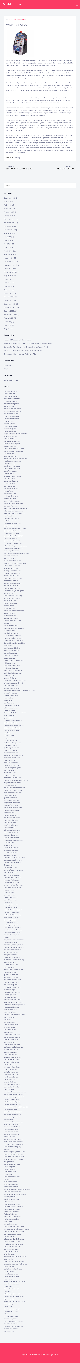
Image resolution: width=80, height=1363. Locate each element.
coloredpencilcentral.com (13, 578)
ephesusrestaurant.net (12, 1209)
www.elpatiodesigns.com (12, 1216)
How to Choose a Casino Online (19, 167)
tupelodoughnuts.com (11, 633)
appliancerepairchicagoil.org (13, 451)
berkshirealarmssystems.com (14, 611)
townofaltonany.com (11, 935)
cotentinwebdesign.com (12, 531)
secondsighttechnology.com (14, 660)
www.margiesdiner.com (12, 1134)
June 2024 (7, 240)
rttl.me (6, 1314)
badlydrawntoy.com (11, 1072)
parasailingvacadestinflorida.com (15, 1264)
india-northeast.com (11, 568)
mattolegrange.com (11, 907)
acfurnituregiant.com (11, 416)
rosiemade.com (9, 631)
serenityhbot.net (10, 1082)
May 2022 (7, 329)
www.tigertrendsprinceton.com (15, 1092)
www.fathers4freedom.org (13, 1094)
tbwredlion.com (9, 1236)
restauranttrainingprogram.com (15, 680)
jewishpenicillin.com (11, 685)
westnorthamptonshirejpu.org (14, 513)
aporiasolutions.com (11, 1039)
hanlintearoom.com (11, 1274)
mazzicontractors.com (12, 1204)
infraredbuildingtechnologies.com (15, 546)
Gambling (17, 158)
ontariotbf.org (9, 453)
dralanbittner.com (10, 616)
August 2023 (8, 276)
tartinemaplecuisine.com (12, 887)
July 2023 (7, 279)
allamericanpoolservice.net (13, 683)
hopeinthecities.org (10, 745)
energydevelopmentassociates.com (16, 553)
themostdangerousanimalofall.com (16, 780)
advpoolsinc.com (10, 997)
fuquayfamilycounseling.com (14, 1296)
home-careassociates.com (13, 720)
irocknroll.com (9, 593)
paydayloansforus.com (12, 441)
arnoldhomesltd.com (11, 576)
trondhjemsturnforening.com (14, 1231)
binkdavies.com (9, 813)
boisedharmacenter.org (12, 728)
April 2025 (7, 205)
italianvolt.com (9, 608)
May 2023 (7, 286)
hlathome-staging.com (12, 668)
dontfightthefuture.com (12, 573)
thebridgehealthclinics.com (13, 1047)
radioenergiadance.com (12, 496)
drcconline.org (9, 990)
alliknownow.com (10, 785)
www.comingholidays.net (12, 768)
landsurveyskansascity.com (13, 1122)
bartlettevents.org (10, 521)
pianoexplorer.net (10, 1197)
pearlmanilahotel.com (11, 481)
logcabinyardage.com (11, 1062)
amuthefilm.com (10, 822)
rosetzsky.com (9, 842)
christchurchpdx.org (11, 815)
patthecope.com (10, 1017)
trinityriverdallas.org (11, 708)
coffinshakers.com (10, 867)
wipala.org (7, 733)
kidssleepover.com (10, 436)
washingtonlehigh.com (12, 1164)
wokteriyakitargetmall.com (13, 670)
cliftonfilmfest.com (11, 581)
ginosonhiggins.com (11, 922)
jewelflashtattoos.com (12, 468)
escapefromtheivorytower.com (15, 563)
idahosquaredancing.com (12, 598)
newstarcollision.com (11, 655)
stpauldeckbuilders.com (12, 1124)
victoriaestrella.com (11, 977)
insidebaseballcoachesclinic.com (15, 1256)
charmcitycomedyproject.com (14, 857)
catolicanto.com (10, 703)
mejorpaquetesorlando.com (13, 640)
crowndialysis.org (10, 678)
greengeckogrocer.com (12, 665)
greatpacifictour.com (11, 975)
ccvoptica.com (9, 1162)
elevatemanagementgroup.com (15, 1281)
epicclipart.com (9, 478)
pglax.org (7, 937)
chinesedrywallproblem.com (14, 947)
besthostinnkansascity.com (13, 1321)
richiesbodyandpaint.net (12, 399)
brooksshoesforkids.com (12, 1034)
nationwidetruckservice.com (13, 970)
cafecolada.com (9, 760)
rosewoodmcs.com (10, 1182)
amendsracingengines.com (13, 1112)
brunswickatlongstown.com (13, 885)
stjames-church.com (11, 850)
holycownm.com (10, 967)
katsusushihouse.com (11, 835)
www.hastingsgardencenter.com (15, 1194)
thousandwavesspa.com (12, 980)
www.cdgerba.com (10, 1224)
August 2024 (8, 233)
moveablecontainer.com (12, 523)
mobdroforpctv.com (11, 750)
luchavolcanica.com (11, 965)
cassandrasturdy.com (11, 753)
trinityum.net (8, 1202)
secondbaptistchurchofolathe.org (15, 1301)
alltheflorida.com (10, 1254)
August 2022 (8, 318)
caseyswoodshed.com (11, 1007)
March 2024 (8, 251)
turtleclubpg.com (10, 972)
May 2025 (7, 201)
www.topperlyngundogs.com (14, 1097)
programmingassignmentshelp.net (16, 434)
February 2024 (9, 254)
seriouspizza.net (9, 1022)
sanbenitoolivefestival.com (13, 755)
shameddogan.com (10, 1052)
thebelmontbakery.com (12, 443)
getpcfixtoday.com (10, 471)
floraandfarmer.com (11, 556)
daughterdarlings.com (11, 404)
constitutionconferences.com (14, 1014)
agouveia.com (9, 1299)
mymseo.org (8, 1304)
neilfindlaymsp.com (11, 985)
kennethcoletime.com (11, 880)
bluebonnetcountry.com (12, 476)
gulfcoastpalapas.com (12, 1044)
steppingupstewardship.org (13, 1159)
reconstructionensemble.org (14, 960)
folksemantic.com (10, 603)
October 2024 (9, 226)
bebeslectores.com (10, 538)
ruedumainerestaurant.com (13, 840)
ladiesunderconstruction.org (13, 536)
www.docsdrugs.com (11, 1132)
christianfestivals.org (11, 912)
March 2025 (8, 208)
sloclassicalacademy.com (13, 793)
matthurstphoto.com (11, 1251)
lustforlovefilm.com (11, 825)
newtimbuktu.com (10, 426)
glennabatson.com (10, 798)
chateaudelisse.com (11, 506)
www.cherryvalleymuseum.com (15, 528)
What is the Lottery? (65, 167)
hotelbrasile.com (10, 516)
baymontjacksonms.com (12, 932)
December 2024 (9, 219)
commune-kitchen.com (12, 820)
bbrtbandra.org (9, 473)
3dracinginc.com (9, 775)
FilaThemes (55, 1355)
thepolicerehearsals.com (12, 783)
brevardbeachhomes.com (12, 561)
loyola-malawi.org (10, 735)
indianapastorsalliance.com (13, 1002)
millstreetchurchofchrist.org (14, 1261)
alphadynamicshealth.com (13, 1269)
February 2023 (9, 297)
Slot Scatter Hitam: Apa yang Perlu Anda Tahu (20, 354)
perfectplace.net (10, 710)
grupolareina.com (10, 526)
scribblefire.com (9, 715)
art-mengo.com (9, 895)
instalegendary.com (11, 456)
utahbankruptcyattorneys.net (14, 591)
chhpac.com (8, 1306)
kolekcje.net (8, 700)
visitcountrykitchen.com (12, 915)
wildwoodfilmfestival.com (13, 511)
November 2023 (10, 265)
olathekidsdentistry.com (12, 635)
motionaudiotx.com (11, 1311)
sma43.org (7, 1149)
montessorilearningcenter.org (14, 1244)
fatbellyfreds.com (10, 1214)
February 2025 (9, 212)
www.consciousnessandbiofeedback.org (17, 1189)
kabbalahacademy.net (11, 650)
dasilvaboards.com (10, 795)
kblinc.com (7, 623)
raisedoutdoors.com (11, 586)
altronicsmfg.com (10, 429)
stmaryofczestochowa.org (13, 870)
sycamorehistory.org (11, 1184)
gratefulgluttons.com (11, 748)
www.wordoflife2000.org (13, 596)
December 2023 (9, 261)
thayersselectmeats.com (12, 1037)
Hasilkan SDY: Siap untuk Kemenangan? (17, 340)
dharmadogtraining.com (12, 1309)
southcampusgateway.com (13, 503)
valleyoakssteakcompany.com (14, 1005)
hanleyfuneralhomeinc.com (13, 638)
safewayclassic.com (11, 446)
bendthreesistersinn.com (12, 950)
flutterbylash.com (10, 1271)
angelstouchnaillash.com (12, 648)
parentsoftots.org (10, 1054)
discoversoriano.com (11, 763)
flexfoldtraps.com (10, 1109)
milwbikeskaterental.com (13, 930)
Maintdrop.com (11, 4)
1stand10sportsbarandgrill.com (15, 643)
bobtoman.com (9, 486)
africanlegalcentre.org (11, 832)
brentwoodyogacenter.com (13, 1154)
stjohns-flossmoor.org (11, 952)
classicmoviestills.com (12, 758)
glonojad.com (9, 845)
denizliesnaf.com (10, 1012)
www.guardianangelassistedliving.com (17, 1229)
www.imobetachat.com (12, 1067)
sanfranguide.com (10, 770)
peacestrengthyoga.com (12, 1104)
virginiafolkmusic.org (11, 693)
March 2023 (8, 293)
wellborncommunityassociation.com (16, 508)
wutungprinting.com (11, 925)
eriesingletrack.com (11, 626)
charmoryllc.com (10, 773)
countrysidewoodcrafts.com (14, 448)
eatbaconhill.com (10, 431)
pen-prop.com (9, 1089)
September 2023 (10, 272)
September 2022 (10, 314)
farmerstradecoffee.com (12, 1059)
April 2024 (7, 247)
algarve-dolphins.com (11, 917)
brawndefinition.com (11, 805)
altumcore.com (9, 1027)
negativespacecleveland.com (14, 940)
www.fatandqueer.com (12, 1117)
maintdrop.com (9, 483)
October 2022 (9, 311)
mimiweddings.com (10, 1319)
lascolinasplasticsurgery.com (14, 1144)
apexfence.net (9, 1331)
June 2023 (7, 283)
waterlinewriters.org (11, 1049)
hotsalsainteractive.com (12, 409)
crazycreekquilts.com (11, 810)
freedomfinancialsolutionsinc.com (16, 1107)
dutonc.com (8, 902)
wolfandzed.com (10, 1172)
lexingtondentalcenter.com (13, 673)
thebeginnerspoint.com (12, 765)
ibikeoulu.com (9, 865)
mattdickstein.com (10, 1069)
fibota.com (8, 1221)
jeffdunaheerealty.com (12, 1102)
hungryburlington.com (11, 882)
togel (6, 369)
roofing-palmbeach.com (12, 571)
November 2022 (10, 307)
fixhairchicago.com (10, 1010)
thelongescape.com (11, 905)
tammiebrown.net (10, 900)
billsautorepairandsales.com (14, 1239)
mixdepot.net (8, 1179)
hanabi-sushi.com (10, 1169)
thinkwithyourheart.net (12, 588)
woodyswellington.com (12, 1211)
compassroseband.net (11, 1024)
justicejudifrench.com (11, 872)
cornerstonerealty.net (11, 1187)
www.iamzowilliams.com (12, 1192)
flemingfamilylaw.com (11, 1289)
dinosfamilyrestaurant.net (13, 543)
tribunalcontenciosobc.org (13, 790)
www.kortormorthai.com (12, 1114)
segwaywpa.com (10, 1042)
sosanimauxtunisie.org (11, 488)
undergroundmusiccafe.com (13, 1326)
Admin (24, 20)
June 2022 (7, 325)
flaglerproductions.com (12, 803)
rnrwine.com (8, 1291)
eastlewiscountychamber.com (14, 788)
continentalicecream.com (13, 808)
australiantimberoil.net (12, 541)
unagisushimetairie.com (12, 466)
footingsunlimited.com (12, 1127)
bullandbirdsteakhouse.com (13, 1142)
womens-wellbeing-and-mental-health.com (19, 690)
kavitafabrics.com (10, 962)
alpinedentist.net (10, 493)
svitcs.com (7, 1019)
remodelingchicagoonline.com (14, 1152)
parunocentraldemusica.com (14, 1226)
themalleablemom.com (12, 877)
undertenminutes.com (11, 419)
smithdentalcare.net (11, 1324)
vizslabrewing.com (10, 613)
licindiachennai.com (10, 401)
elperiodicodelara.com (11, 396)
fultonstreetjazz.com (11, 518)
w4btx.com (8, 645)
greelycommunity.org (11, 837)
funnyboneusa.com (10, 955)
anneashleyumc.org (10, 1119)
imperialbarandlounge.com (13, 583)
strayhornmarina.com (11, 800)
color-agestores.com (11, 730)
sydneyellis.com (9, 675)
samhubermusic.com (11, 1329)
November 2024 (10, 223)
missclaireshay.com (10, 391)
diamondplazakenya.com (12, 1234)
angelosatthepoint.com (12, 1000)
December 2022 (9, 304)
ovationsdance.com (11, 695)
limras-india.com (9, 394)
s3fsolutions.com (10, 558)
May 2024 (7, 244)
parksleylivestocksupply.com (14, 725)
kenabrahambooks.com (12, 818)
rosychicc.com (9, 738)
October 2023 (9, 269)
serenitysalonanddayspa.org (13, 411)
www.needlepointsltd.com (13, 1139)
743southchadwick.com (12, 566)
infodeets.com (9, 406)
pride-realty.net (9, 1266)
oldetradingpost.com (11, 533)
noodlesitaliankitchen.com (13, 461)
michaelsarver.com (10, 663)
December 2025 (9, 198)
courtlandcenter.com (11, 982)
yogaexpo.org (8, 718)
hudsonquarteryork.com (12, 1219)
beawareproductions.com (13, 860)
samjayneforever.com (11, 1249)
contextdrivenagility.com (12, 862)
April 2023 (7, 290)
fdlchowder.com (9, 1137)
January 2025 (8, 216)
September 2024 (10, 230)
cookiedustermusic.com (12, 957)
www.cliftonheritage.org (12, 1147)
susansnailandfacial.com (12, 1087)
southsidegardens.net (11, 1199)
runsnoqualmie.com (11, 1129)
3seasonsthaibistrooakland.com (15, 713)
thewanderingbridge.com (12, 875)
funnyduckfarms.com (11, 1276)
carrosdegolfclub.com (11, 551)
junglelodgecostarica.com (13, 910)
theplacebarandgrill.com (12, 992)
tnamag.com (8, 1032)
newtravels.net (9, 439)
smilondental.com (10, 653)
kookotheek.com (10, 498)
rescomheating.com (11, 1316)
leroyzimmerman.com (11, 1284)
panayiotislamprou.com (12, 501)
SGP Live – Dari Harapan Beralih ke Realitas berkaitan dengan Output (28, 343)
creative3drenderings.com (13, 1057)
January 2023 (8, 300)
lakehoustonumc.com (11, 1074)
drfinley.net (8, 1286)
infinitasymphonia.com (12, 830)
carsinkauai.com (9, 1259)
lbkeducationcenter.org (12, 705)
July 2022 (7, 322)
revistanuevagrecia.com (12, 847)
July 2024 (7, 237)
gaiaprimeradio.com (11, 897)
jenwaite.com (8, 1279)
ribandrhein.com (9, 698)
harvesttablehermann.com (13, 548)
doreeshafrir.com (10, 855)
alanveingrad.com (10, 920)
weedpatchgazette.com (12, 621)
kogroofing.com (9, 491)
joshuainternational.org (12, 1084)
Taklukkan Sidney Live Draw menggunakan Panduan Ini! (23, 350)
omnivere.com (9, 421)
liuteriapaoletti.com (11, 942)
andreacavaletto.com (11, 723)
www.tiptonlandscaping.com (14, 1157)
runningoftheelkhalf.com (12, 1099)
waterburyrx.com (10, 995)
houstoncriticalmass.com (13, 778)
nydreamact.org (9, 463)
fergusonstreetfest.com (12, 1246)
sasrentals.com (9, 658)
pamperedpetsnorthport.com (14, 628)
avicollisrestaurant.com (12, 987)
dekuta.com (8, 1174)
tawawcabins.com (10, 601)
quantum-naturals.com (12, 1241)
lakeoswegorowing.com (12, 1294)
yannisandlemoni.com (11, 618)
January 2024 (8, 258)
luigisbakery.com (9, 1167)
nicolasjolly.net (9, 827)
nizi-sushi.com (9, 892)
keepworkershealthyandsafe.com (15, 458)
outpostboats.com (10, 740)
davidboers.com (9, 1064)
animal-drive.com (10, 1029)
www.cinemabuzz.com (12, 1177)
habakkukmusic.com (11, 1077)
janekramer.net (9, 890)
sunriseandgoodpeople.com (13, 945)
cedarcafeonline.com (11, 414)
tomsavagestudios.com (12, 688)
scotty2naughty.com (11, 852)
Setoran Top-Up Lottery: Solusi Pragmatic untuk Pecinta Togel (26, 347)
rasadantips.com (9, 424)
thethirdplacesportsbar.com (13, 1206)
